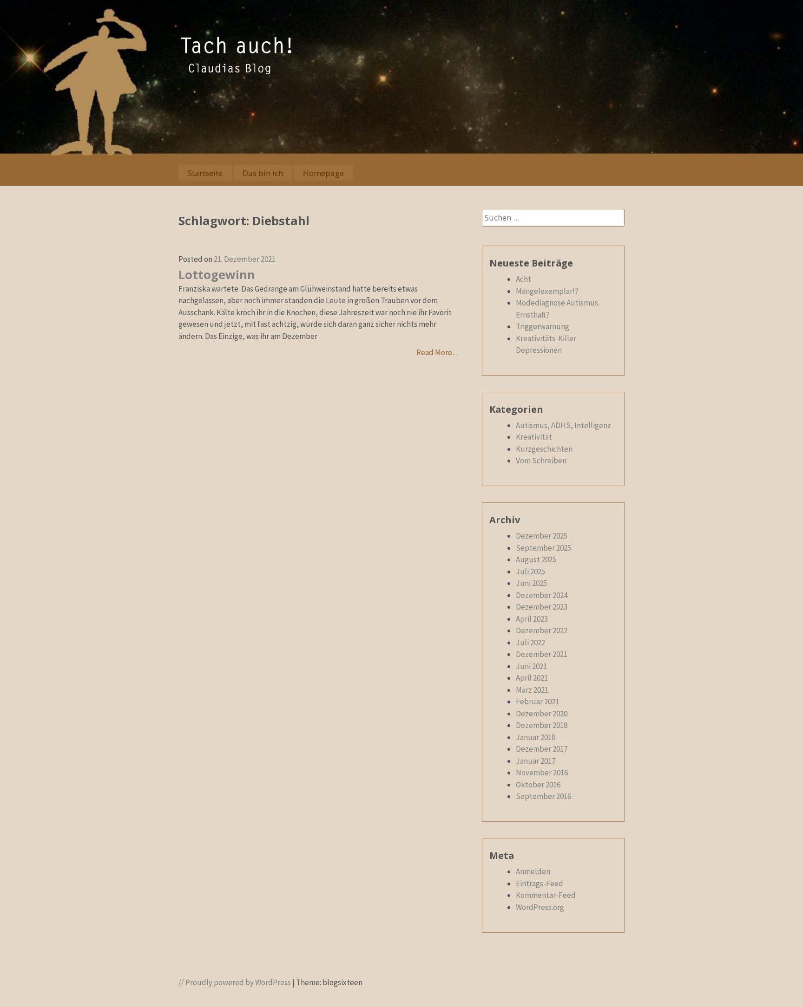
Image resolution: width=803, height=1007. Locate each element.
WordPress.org (540, 907)
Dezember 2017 (541, 749)
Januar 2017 (535, 761)
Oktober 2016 (538, 785)
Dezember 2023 (541, 607)
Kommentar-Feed (546, 895)
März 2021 (532, 690)
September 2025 (543, 548)
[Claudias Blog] (236, 73)
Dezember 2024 (541, 595)
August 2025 (536, 559)
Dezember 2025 (541, 536)
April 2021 (532, 678)
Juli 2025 (530, 571)
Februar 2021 (537, 701)
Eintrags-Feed (539, 883)
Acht (523, 279)
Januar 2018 (535, 737)
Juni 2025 (531, 583)
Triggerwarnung (542, 326)
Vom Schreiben (541, 460)
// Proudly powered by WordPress (234, 982)
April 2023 (532, 619)
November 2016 (542, 772)
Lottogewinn (216, 274)
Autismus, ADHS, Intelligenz (563, 425)
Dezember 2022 (541, 630)
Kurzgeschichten (544, 449)
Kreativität (534, 437)
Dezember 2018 (541, 725)
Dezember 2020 (541, 713)
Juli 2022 (530, 642)
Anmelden (533, 871)
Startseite (205, 173)
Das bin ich (263, 173)
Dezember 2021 (541, 654)
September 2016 (543, 796)
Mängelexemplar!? (547, 291)
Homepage (323, 173)
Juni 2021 (531, 666)
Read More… (438, 352)
